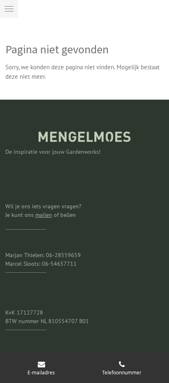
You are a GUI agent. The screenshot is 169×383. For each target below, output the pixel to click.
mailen (43, 215)
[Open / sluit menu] (9, 9)
